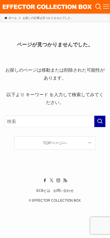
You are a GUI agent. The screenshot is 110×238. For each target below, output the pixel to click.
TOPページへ (55, 143)
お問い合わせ (63, 190)
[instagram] (58, 180)
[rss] (65, 180)
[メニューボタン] (106, 7)
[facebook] (44, 180)
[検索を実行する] (99, 121)
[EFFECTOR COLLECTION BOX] (47, 7)
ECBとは (43, 190)
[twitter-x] (51, 180)
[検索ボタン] (98, 7)
